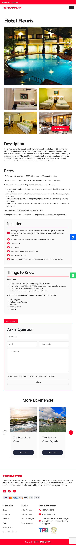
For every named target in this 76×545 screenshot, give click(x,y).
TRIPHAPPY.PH (45, 542)
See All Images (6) (60, 129)
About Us (6, 519)
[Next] (71, 432)
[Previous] (5, 432)
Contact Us (6, 514)
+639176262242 (48, 510)
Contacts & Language (10, 2)
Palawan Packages (27, 519)
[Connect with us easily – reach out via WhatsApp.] (73, 275)
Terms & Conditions (10, 532)
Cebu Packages (26, 514)
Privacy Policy (7, 527)
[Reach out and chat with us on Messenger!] (73, 237)
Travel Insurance (27, 523)
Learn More (23, 452)
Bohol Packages (26, 510)
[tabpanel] (38, 356)
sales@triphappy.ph (49, 514)
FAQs (5, 523)
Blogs (5, 510)
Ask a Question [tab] (11, 321)
